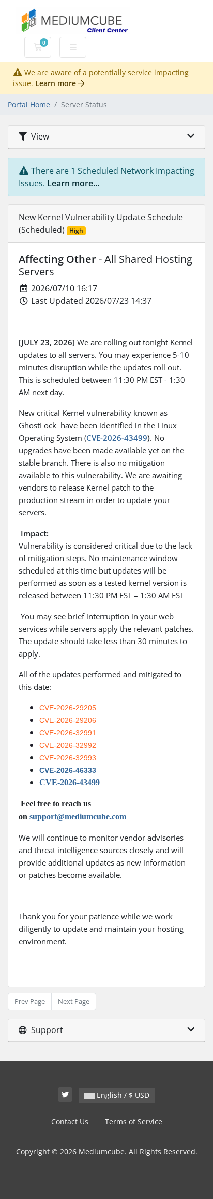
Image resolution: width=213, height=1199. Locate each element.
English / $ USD (122, 1095)
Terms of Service (133, 1121)
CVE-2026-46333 (67, 770)
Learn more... (73, 183)
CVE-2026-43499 (116, 438)
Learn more (56, 83)
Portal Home (29, 104)
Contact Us (69, 1121)
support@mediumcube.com (77, 816)
